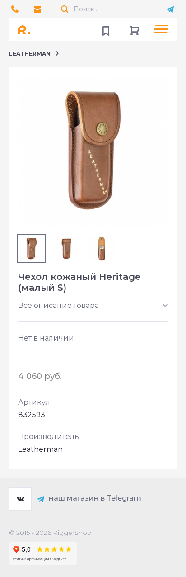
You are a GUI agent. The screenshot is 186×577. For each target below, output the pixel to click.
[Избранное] (106, 29)
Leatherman (30, 53)
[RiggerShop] (27, 29)
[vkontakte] (20, 498)
